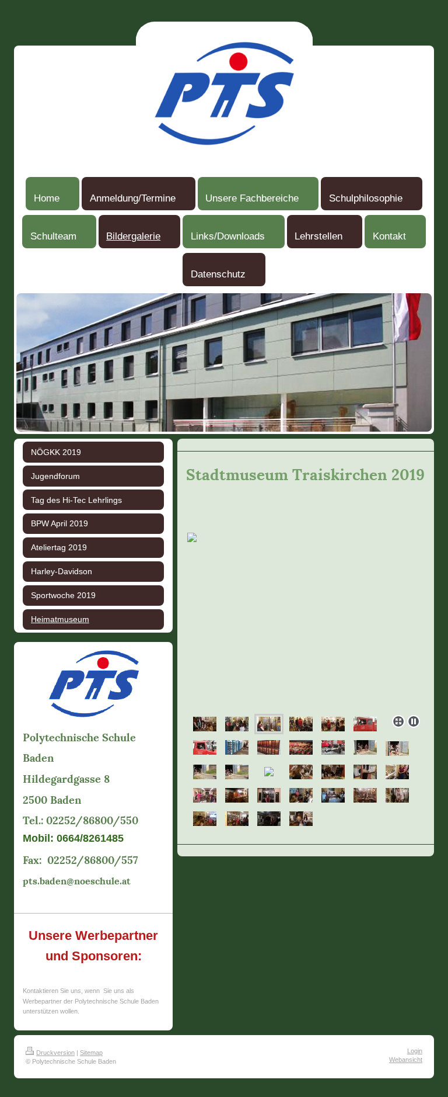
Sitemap (91, 1052)
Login (414, 1050)
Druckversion (55, 1052)
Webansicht (405, 1059)
